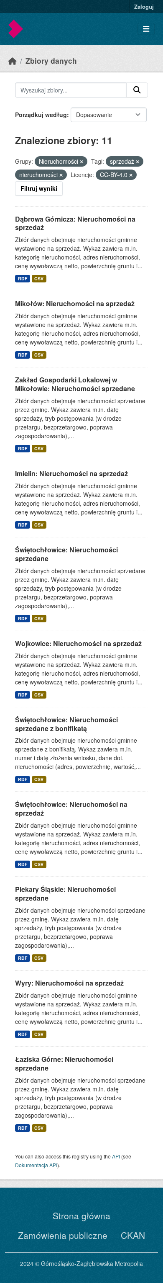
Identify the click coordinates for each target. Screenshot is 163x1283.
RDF (22, 278)
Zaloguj (144, 6)
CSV (38, 278)
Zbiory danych (51, 60)
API (116, 1156)
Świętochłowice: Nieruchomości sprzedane (66, 554)
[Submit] (137, 89)
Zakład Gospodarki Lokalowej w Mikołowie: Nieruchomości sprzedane (75, 384)
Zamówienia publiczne (62, 1235)
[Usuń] (81, 161)
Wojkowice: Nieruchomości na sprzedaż (78, 643)
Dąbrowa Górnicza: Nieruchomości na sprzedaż (75, 223)
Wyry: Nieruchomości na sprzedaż (69, 983)
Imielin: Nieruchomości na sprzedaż (71, 473)
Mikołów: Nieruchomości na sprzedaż (75, 303)
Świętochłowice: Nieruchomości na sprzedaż (71, 808)
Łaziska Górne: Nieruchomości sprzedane (64, 1063)
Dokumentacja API (36, 1164)
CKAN (133, 1235)
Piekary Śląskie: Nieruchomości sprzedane (65, 893)
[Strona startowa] (12, 60)
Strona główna (81, 1215)
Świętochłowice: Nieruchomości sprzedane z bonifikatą (66, 724)
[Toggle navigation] (146, 29)
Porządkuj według (41, 114)
